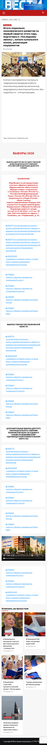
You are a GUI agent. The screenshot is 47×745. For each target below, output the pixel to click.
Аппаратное (11, 138)
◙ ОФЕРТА (10, 448)
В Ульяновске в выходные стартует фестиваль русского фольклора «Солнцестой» (11, 643)
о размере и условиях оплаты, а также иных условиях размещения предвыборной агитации (22, 474)
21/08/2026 (7, 651)
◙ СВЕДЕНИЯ (11, 468)
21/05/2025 (8, 49)
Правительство (22, 138)
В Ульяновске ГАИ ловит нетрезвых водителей (33, 641)
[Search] (43, 13)
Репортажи (7, 25)
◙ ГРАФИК (10, 274)
